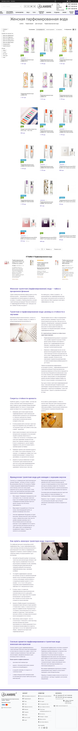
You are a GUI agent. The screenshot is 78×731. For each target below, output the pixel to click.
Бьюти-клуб (71, 12)
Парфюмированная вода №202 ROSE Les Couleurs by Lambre (29, 238)
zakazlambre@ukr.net (63, 705)
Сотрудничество (44, 704)
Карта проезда (68, 703)
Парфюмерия (19, 12)
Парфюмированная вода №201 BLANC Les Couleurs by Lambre (67, 167)
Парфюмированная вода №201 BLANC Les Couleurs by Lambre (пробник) (67, 202)
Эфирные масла (41, 12)
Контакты (13, 1)
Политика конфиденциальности (45, 710)
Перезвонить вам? (60, 698)
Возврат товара (44, 716)
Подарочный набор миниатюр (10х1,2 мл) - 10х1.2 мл (29, 129)
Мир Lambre (43, 719)
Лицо (28, 12)
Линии (64, 12)
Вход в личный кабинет (46, 696)
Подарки (56, 12)
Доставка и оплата (6, 1)
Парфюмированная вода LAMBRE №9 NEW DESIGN (65, 96)
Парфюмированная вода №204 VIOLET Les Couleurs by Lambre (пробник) (67, 237)
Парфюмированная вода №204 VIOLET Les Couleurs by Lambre (48, 238)
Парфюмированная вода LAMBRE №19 (27, 60)
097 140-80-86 (72, 4)
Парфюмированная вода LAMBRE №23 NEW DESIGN (47, 60)
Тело (34, 12)
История (42, 701)
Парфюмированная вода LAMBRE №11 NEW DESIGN (47, 131)
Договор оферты (44, 722)
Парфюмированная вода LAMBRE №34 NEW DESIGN (27, 165)
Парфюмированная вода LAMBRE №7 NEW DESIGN (27, 201)
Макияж (48, 12)
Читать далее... (15, 279)
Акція (25, 720)
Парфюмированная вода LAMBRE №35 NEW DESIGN (47, 167)
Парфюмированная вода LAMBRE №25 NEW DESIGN (67, 262)
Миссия (42, 698)
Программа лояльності (9, 12)
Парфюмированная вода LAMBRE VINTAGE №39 (46, 202)
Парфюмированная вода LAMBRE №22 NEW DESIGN (66, 131)
